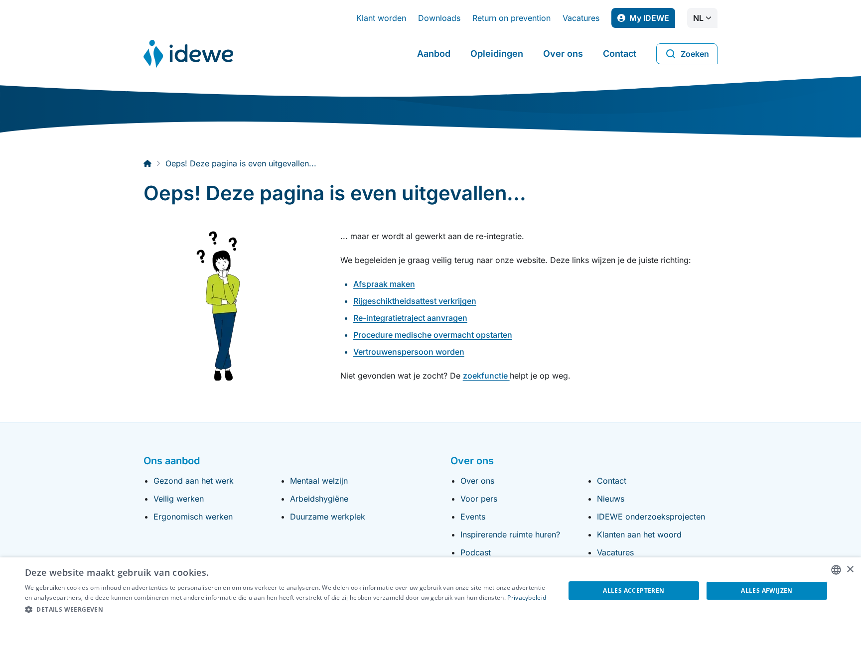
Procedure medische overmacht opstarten (432, 335)
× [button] (850, 569)
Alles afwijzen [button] (767, 590)
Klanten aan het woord (639, 534)
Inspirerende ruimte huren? (510, 534)
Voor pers (478, 499)
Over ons (563, 53)
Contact (619, 53)
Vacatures (581, 18)
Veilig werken (178, 499)
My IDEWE (652, 20)
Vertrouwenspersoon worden (408, 352)
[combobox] (836, 570)
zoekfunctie (486, 376)
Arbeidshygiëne (319, 499)
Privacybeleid (526, 597)
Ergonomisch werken (193, 517)
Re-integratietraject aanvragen (410, 318)
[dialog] (430, 608)
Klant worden (381, 18)
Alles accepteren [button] (633, 590)
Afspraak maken (384, 284)
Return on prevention (511, 18)
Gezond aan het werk (193, 481)
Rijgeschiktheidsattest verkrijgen (414, 301)
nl (698, 18)
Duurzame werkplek (327, 517)
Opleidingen (496, 53)
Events (472, 517)
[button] (287, 610)
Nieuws (610, 499)
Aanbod (433, 53)
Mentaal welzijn (319, 481)
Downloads (439, 18)
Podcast (475, 552)
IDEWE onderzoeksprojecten (651, 517)
